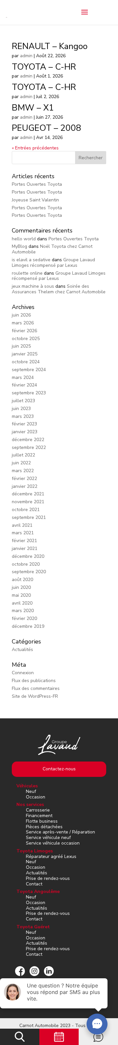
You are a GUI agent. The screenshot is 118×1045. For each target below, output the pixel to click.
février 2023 (24, 424)
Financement (39, 816)
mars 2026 (23, 323)
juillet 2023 (23, 401)
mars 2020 (23, 611)
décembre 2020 (28, 556)
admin (26, 56)
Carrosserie (38, 810)
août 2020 (22, 579)
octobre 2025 (26, 338)
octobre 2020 (26, 564)
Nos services (30, 804)
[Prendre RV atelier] (59, 1037)
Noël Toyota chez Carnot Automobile (52, 249)
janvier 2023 (24, 432)
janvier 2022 (24, 486)
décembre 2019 (28, 626)
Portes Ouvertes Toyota (37, 184)
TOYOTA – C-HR (44, 67)
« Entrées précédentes (35, 148)
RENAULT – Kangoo (50, 46)
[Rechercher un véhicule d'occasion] (19, 1037)
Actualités (22, 649)
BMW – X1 (33, 107)
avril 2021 (22, 525)
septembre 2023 (29, 393)
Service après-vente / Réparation (60, 832)
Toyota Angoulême (38, 891)
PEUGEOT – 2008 (46, 128)
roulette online (27, 273)
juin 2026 (21, 315)
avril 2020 (22, 603)
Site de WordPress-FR (35, 696)
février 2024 (24, 385)
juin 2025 (21, 346)
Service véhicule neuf (48, 837)
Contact (34, 884)
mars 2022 (23, 471)
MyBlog (19, 246)
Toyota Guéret (33, 927)
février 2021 (24, 541)
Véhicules (27, 786)
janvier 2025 (24, 354)
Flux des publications (34, 680)
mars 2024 (23, 377)
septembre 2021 (29, 517)
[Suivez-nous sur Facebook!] (20, 971)
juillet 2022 (23, 455)
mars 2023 (23, 416)
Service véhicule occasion (53, 843)
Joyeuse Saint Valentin (35, 200)
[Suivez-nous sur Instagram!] (34, 971)
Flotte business (42, 821)
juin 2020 (21, 587)
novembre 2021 (28, 502)
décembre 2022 (28, 440)
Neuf (31, 791)
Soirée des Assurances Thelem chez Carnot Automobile (59, 289)
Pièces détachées (44, 827)
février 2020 (24, 618)
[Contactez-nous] (98, 1037)
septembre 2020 (29, 572)
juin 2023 (21, 408)
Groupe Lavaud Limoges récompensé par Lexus (53, 262)
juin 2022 (21, 463)
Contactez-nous (59, 769)
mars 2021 (23, 533)
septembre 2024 (29, 370)
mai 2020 (21, 595)
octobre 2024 (26, 362)
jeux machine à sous (33, 286)
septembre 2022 (29, 447)
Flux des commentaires (36, 688)
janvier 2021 (24, 548)
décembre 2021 (28, 494)
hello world (24, 239)
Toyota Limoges (34, 851)
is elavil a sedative (31, 260)
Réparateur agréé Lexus (51, 856)
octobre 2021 (26, 509)
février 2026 (24, 331)
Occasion (35, 797)
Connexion (23, 673)
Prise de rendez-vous (48, 878)
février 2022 (24, 478)
